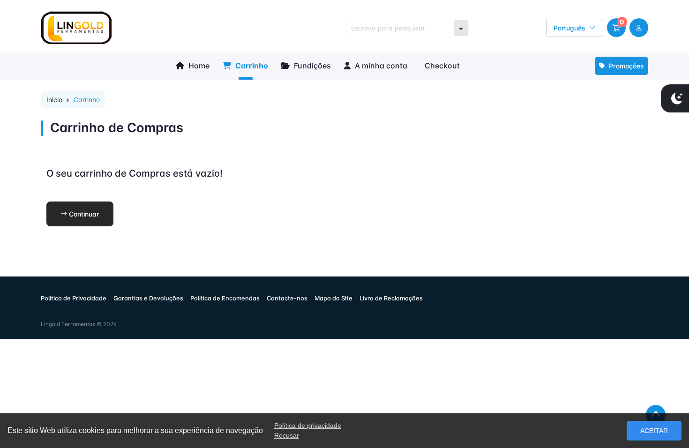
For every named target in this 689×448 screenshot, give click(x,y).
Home (198, 65)
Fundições (311, 65)
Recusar (286, 435)
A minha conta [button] (380, 65)
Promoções (625, 66)
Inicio (54, 100)
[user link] (638, 27)
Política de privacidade (307, 425)
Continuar (83, 214)
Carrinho (250, 65)
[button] (616, 27)
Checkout (441, 65)
